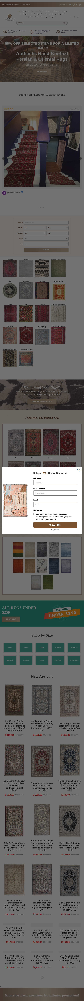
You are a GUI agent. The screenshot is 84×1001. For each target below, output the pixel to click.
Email (35, 500)
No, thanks (55, 529)
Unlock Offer (55, 524)
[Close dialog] (79, 469)
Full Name (37, 478)
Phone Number (39, 488)
